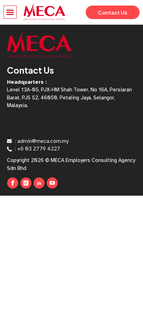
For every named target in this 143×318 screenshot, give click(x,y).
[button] (10, 12)
